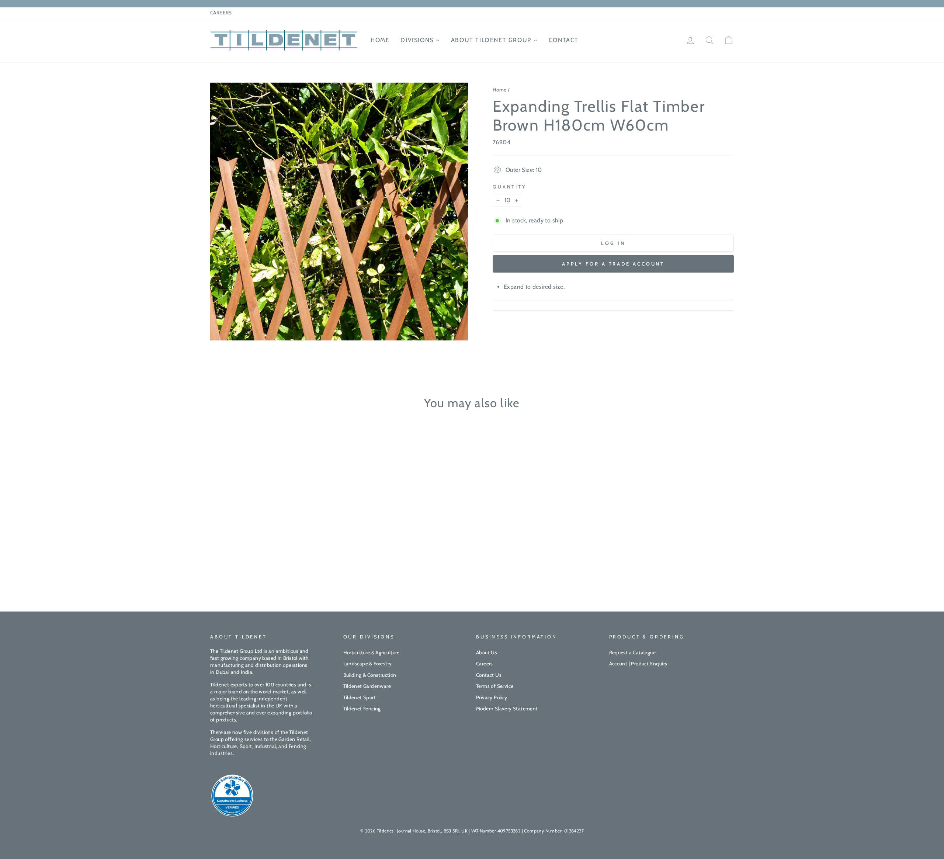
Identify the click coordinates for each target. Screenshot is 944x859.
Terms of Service (494, 686)
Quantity (509, 187)
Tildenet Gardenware (367, 686)
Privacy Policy (491, 697)
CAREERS (221, 12)
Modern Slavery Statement (507, 708)
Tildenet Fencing (362, 708)
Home (500, 90)
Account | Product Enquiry (638, 663)
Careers (484, 663)
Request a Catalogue (632, 652)
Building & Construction (369, 675)
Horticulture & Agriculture (371, 652)
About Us (486, 652)
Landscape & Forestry (367, 663)
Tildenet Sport (359, 697)
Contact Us (489, 675)
